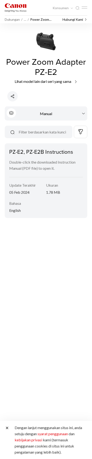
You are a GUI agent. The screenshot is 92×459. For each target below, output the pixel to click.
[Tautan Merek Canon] (15, 7)
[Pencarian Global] (77, 8)
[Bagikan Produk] (12, 96)
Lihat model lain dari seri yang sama (43, 81)
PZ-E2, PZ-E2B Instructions (41, 151)
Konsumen (61, 8)
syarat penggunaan (53, 433)
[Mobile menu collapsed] (84, 7)
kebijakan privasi (28, 440)
